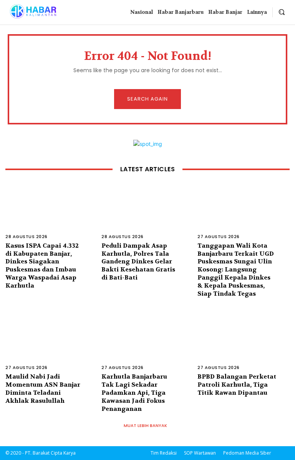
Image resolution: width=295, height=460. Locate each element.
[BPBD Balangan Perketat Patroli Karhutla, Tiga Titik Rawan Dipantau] (243, 345)
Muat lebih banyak (145, 425)
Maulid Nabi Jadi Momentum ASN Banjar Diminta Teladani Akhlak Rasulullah (42, 388)
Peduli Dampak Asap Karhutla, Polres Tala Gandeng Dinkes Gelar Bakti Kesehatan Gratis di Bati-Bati (138, 261)
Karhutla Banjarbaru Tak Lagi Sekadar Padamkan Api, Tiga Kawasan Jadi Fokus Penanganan (134, 392)
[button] (281, 11)
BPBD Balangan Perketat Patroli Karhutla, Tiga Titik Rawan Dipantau (236, 384)
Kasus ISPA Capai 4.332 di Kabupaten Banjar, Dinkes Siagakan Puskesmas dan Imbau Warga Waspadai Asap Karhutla (42, 266)
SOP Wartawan (200, 453)
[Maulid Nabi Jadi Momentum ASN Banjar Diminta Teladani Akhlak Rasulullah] (51, 345)
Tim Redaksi (164, 453)
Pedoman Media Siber (247, 453)
